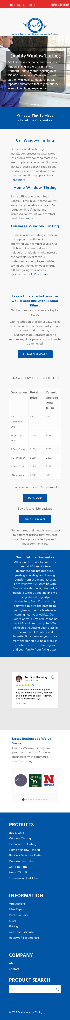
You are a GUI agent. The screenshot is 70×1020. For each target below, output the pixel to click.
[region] (35, 71)
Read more (18, 180)
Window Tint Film (21, 861)
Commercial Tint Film (23, 878)
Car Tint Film (18, 867)
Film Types (16, 909)
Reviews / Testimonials (24, 938)
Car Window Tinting (22, 844)
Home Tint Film (19, 872)
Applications (17, 904)
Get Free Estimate (21, 932)
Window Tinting (20, 838)
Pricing (13, 926)
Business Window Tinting (26, 855)
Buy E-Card (16, 833)
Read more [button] (21, 703)
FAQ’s (12, 921)
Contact (14, 969)
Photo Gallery (18, 915)
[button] (32, 104)
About (13, 963)
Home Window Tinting (24, 850)
